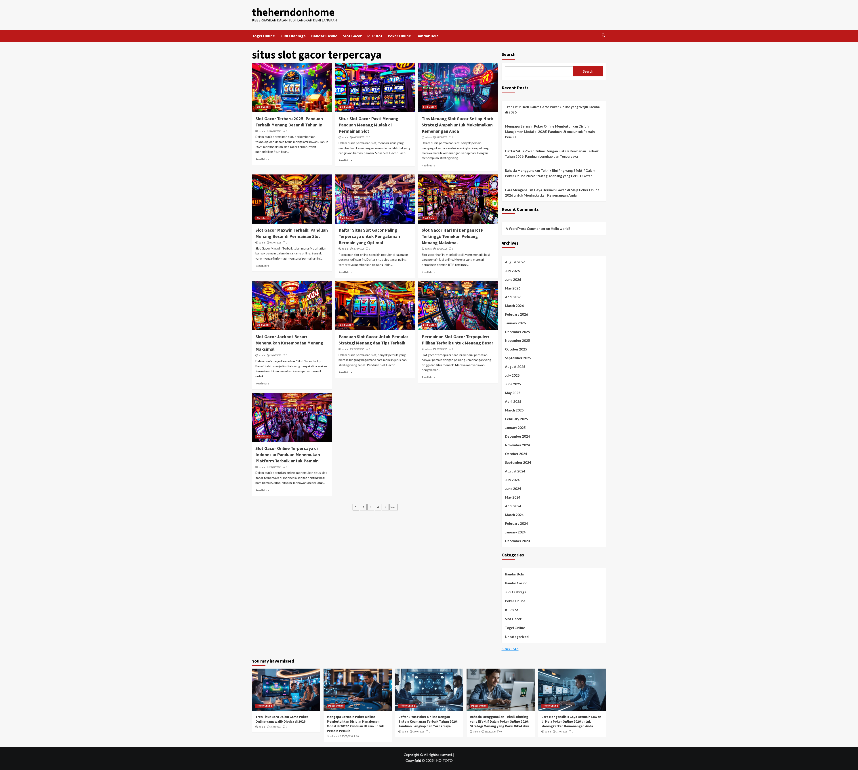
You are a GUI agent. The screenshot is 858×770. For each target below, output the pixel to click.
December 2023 (517, 541)
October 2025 (516, 349)
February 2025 (516, 419)
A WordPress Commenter (525, 229)
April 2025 (513, 401)
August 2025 (515, 367)
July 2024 (512, 480)
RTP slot (374, 35)
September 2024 (518, 462)
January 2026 (515, 323)
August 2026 (515, 262)
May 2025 (512, 393)
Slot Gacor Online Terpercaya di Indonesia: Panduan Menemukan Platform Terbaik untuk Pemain (287, 454)
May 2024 (512, 497)
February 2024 (516, 523)
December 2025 (517, 332)
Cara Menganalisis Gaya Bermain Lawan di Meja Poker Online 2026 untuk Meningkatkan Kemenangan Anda (552, 192)
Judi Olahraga (293, 35)
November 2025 (517, 340)
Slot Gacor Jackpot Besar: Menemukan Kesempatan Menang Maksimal (289, 343)
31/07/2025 (358, 248)
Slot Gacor (352, 35)
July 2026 (512, 271)
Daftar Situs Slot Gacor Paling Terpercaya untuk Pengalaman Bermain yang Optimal (369, 236)
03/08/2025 (358, 137)
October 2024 (516, 454)
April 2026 (513, 297)
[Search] (603, 35)
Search (508, 54)
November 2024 (517, 445)
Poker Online (399, 35)
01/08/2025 (275, 242)
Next (394, 507)
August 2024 (515, 471)
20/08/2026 (347, 736)
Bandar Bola (427, 35)
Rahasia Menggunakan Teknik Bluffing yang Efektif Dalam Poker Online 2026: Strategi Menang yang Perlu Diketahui (550, 173)
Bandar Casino (324, 35)
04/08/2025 (275, 131)
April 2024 (513, 506)
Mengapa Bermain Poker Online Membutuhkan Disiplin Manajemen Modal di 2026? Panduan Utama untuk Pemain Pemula (550, 131)
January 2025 (515, 428)
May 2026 (512, 288)
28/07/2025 (358, 349)
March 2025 (514, 410)
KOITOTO (444, 760)
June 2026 (513, 279)
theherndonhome (293, 12)
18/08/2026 (490, 731)
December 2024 (517, 436)
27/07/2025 (442, 349)
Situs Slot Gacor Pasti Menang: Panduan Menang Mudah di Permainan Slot (369, 125)
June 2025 (513, 384)
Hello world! (560, 229)
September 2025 (518, 358)
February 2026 (516, 314)
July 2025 (512, 375)
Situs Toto (510, 649)
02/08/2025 (442, 137)
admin (262, 131)
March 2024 (514, 515)
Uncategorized (517, 637)
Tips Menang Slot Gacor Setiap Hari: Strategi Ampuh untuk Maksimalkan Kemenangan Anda (457, 125)
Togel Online (263, 35)
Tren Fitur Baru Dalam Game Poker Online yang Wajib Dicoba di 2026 (552, 109)
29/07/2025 (275, 355)
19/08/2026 (418, 731)
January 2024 (515, 532)
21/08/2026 (275, 726)
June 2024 (513, 489)
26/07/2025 (275, 467)
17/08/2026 (561, 731)
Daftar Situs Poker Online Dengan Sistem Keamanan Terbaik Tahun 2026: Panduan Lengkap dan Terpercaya (552, 153)
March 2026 (514, 306)
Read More (262, 159)
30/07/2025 (442, 248)
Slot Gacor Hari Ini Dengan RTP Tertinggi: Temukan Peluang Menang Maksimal (453, 236)
